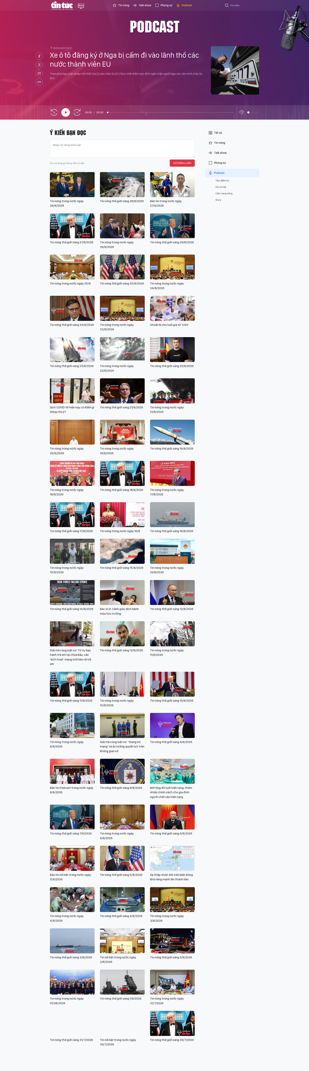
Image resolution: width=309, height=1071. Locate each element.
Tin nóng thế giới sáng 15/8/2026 (121, 568)
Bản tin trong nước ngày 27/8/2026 (166, 203)
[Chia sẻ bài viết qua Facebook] (39, 56)
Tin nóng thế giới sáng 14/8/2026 (71, 609)
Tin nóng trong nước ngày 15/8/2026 (67, 570)
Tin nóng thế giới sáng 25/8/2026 (122, 283)
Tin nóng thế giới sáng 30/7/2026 (172, 1040)
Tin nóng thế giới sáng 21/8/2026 (121, 407)
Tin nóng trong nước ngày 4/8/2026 (67, 918)
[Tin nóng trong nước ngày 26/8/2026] (122, 225)
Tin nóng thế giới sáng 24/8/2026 (72, 325)
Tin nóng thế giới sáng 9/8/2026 (171, 742)
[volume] (242, 112)
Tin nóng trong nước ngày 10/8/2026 (117, 703)
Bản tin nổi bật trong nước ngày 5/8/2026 (70, 877)
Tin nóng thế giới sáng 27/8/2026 (71, 242)
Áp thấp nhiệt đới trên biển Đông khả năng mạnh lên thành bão (171, 877)
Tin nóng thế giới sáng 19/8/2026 (171, 448)
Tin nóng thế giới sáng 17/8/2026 (71, 531)
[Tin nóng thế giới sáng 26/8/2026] (172, 225)
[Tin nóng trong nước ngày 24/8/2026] (172, 267)
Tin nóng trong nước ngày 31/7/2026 (167, 1001)
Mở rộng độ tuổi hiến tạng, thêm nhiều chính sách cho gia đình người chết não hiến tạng (171, 792)
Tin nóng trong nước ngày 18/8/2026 (67, 492)
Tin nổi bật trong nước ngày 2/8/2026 (118, 960)
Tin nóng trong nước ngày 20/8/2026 (67, 451)
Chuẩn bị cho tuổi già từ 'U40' (169, 325)
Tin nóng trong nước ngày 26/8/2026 (117, 244)
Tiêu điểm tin (222, 180)
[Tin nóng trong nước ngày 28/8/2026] (72, 184)
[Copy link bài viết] (39, 82)
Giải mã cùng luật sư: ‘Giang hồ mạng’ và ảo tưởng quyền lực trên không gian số (122, 746)
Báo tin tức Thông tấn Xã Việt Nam (81, 9)
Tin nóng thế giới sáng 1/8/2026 (120, 998)
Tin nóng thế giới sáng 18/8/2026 (121, 490)
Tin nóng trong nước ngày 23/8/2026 (117, 327)
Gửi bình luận (182, 163)
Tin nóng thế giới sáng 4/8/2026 (121, 916)
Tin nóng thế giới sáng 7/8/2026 (71, 833)
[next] (77, 112)
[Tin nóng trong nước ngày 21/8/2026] (172, 390)
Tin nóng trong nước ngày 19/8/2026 (117, 451)
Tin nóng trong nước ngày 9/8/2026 (67, 744)
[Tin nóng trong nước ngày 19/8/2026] (122, 432)
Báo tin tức (61, 5)
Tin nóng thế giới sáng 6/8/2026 (171, 833)
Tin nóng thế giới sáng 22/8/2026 (172, 366)
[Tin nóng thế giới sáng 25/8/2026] (122, 267)
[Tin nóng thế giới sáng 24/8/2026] (72, 308)
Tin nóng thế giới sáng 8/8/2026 (121, 788)
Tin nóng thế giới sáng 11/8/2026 (71, 700)
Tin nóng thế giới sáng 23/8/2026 (72, 366)
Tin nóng (123, 5)
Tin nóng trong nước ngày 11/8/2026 (167, 652)
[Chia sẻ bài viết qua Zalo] (39, 64)
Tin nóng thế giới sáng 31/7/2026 (71, 1040)
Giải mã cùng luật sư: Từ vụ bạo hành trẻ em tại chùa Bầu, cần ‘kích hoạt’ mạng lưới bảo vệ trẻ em (70, 657)
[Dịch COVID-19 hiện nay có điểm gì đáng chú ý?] (72, 390)
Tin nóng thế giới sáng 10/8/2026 (171, 700)
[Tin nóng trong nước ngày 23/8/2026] (122, 308)
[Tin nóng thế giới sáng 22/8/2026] (172, 349)
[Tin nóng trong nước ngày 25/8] (72, 267)
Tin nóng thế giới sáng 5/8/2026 (121, 875)
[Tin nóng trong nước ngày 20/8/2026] (72, 432)
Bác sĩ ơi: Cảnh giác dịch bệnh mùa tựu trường (119, 611)
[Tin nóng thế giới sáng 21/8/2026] (122, 390)
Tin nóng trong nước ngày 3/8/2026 (167, 918)
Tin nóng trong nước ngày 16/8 (120, 531)
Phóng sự (166, 5)
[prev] (54, 112)
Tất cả (218, 132)
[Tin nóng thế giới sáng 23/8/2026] (72, 349)
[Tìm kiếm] (227, 6)
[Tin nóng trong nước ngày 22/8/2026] (122, 349)
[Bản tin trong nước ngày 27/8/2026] (172, 184)
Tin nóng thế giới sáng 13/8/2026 (171, 609)
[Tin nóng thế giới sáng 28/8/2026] (122, 184)
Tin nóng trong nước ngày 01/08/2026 (67, 1001)
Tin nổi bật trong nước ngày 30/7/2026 (118, 1042)
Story (218, 199)
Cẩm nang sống (223, 193)
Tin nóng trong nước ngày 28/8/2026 (67, 203)
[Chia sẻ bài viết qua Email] (39, 73)
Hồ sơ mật (220, 186)
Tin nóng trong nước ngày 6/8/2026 (117, 836)
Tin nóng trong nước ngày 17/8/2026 (167, 492)
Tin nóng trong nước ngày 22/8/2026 (117, 368)
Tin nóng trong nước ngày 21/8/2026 (167, 410)
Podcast (187, 5)
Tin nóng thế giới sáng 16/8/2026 (171, 531)
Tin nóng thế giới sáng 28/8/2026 (122, 201)
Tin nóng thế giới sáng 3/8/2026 (71, 957)
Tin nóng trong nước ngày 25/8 (70, 283)
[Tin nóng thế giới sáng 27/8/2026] (72, 225)
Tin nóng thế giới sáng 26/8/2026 (172, 242)
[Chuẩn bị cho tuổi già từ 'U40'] (172, 308)
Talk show (145, 5)
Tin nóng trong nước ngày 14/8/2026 (167, 570)
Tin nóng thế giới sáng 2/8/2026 (171, 957)
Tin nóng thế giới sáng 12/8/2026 (121, 650)
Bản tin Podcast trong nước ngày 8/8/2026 (71, 790)
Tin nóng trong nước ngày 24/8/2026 (167, 286)
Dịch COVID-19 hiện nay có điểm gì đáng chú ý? (72, 410)
